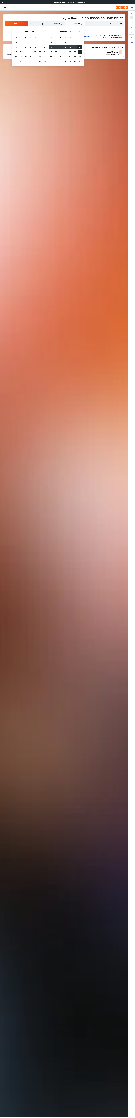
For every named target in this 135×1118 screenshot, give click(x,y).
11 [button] (56, 47)
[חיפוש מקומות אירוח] (131, 18)
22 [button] (70, 57)
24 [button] (61, 57)
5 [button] (51, 42)
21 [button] (75, 57)
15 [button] (70, 52)
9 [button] (65, 47)
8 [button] (70, 47)
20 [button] (80, 57)
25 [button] (56, 57)
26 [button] (51, 57)
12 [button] (51, 47)
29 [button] (70, 61)
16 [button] (65, 52)
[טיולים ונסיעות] (131, 37)
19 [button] (51, 52)
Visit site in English (60, 2)
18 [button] (56, 52)
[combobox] (102, 23)
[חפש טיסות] (131, 13)
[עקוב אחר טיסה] (131, 32)
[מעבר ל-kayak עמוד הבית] (122, 7)
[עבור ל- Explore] (131, 27)
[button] (2, 2)
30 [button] (65, 61)
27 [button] (80, 61)
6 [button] (79, 47)
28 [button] (75, 61)
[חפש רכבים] (131, 22)
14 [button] (75, 52)
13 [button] (79, 52)
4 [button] (44, 47)
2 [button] (65, 42)
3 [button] (60, 42)
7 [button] (30, 47)
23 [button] (65, 57)
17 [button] (60, 52)
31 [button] (16, 61)
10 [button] (61, 47)
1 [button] (25, 42)
